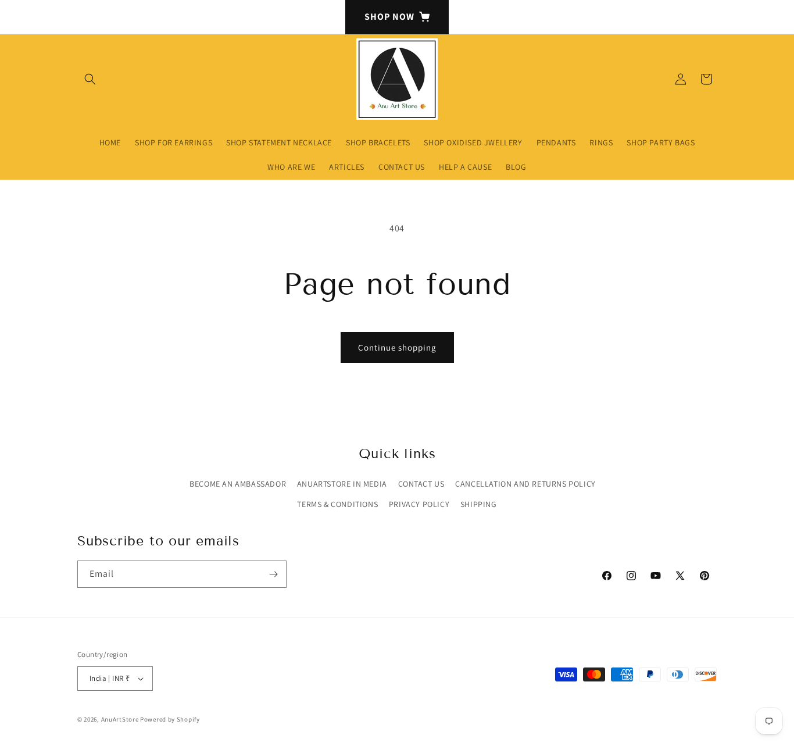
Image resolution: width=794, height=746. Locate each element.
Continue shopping (397, 347)
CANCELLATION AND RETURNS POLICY (525, 484)
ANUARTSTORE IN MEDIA (342, 484)
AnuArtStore (120, 719)
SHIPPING (478, 504)
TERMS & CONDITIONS (337, 504)
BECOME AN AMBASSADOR (237, 484)
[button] (90, 79)
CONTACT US (421, 484)
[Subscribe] (273, 574)
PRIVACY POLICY (419, 504)
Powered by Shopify (170, 719)
